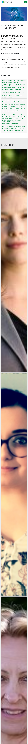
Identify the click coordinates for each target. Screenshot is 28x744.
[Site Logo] (6, 2)
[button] (25, 2)
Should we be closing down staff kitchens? (13, 92)
